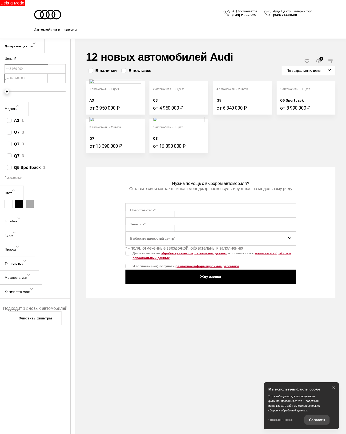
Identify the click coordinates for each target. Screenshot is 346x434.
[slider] (6, 91)
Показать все (13, 177)
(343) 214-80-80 (285, 15)
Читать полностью (280, 420)
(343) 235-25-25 (244, 15)
